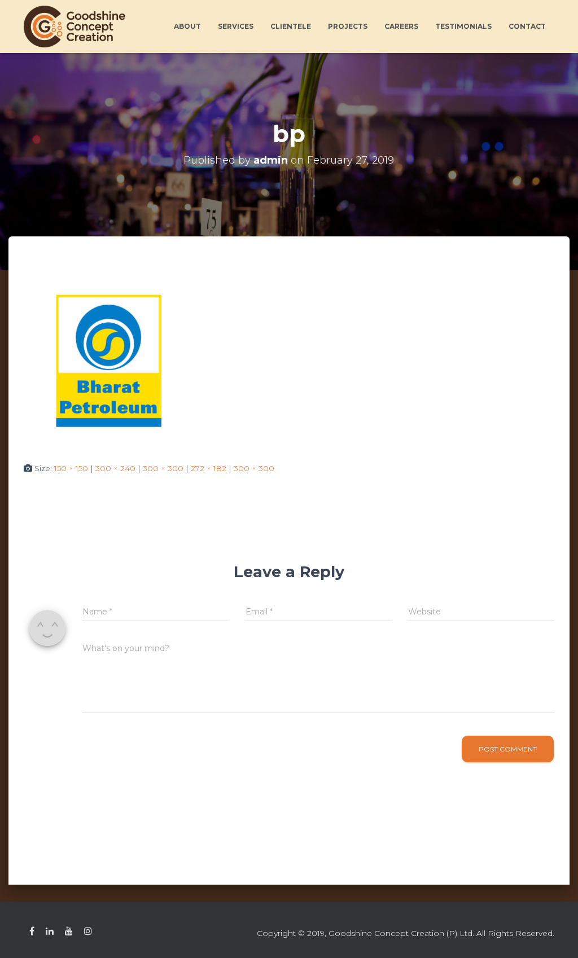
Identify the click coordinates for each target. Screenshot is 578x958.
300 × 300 (163, 468)
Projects (347, 26)
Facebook (32, 931)
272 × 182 (208, 468)
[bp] (108, 360)
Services (235, 26)
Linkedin (49, 931)
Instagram (88, 931)
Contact (527, 26)
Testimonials (463, 26)
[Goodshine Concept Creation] (74, 26)
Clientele (290, 26)
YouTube (68, 931)
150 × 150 (71, 468)
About (187, 26)
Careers (401, 26)
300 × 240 (115, 468)
